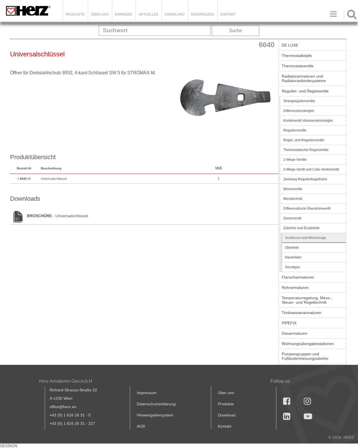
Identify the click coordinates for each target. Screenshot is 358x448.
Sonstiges (292, 267)
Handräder (293, 257)
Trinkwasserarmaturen (301, 312)
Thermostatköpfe (297, 55)
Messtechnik (292, 199)
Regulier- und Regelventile (305, 91)
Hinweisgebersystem (155, 415)
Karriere (123, 14)
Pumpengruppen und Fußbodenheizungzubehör (305, 356)
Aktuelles (148, 14)
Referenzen (202, 14)
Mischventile (292, 189)
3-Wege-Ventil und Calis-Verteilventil (311, 169)
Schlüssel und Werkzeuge (305, 238)
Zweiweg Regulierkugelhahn (305, 179)
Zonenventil (292, 218)
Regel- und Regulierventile (303, 140)
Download (226, 415)
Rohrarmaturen (295, 287)
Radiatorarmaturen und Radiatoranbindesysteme (304, 78)
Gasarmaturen (294, 333)
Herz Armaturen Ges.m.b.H (65, 381)
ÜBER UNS (100, 14)
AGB (141, 426)
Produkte (75, 14)
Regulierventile (295, 130)
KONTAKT (228, 14)
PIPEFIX (289, 323)
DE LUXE (290, 45)
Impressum (147, 392)
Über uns (226, 392)
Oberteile (292, 248)
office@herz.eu (63, 406)
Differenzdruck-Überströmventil (307, 208)
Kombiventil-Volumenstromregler (308, 121)
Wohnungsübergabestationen (308, 343)
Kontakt (224, 426)
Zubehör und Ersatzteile (301, 228)
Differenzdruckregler (298, 111)
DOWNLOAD (175, 14)
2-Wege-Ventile (295, 160)
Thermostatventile (298, 66)
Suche (235, 30)
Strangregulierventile (299, 101)
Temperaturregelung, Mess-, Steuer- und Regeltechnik (307, 300)
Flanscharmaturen (298, 277)
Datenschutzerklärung (156, 404)
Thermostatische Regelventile (306, 150)
